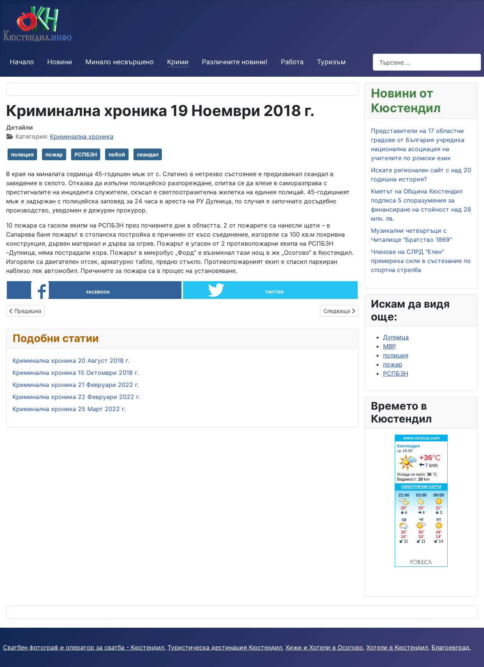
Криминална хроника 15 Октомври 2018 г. (75, 372)
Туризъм (331, 62)
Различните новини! (234, 62)
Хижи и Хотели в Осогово (324, 647)
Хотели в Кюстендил (397, 647)
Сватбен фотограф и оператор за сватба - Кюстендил (83, 647)
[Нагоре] (471, 653)
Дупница (396, 337)
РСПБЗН (85, 154)
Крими (178, 62)
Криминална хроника (81, 136)
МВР (389, 346)
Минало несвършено (119, 62)
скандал (147, 154)
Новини (59, 62)
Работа (292, 62)
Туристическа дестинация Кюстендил (225, 647)
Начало (22, 62)
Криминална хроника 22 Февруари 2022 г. (76, 397)
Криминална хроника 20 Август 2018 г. (70, 360)
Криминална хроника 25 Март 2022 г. (69, 409)
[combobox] (427, 62)
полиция (22, 154)
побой (117, 154)
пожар (54, 154)
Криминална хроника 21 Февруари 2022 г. (75, 384)
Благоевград (450, 647)
